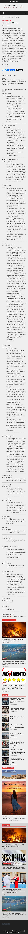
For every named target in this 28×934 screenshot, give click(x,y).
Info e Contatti (6, 923)
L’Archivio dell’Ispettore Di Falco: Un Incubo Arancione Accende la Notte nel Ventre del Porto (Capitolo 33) (5, 752)
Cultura (4, 886)
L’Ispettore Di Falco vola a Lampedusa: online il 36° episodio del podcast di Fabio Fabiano (5, 701)
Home (3, 17)
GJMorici (4, 345)
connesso (10, 616)
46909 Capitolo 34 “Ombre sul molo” (5, 735)
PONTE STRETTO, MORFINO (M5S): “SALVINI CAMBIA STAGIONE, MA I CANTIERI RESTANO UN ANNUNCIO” (14, 652)
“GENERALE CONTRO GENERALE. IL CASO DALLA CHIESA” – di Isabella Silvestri (5, 761)
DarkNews (10, 932)
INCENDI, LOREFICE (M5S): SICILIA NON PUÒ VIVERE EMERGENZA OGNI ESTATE (14, 630)
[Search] (24, 13)
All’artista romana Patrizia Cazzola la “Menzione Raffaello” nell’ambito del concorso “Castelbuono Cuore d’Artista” (14, 880)
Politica (9, 20)
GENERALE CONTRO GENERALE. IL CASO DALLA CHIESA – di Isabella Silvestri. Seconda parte (5, 744)
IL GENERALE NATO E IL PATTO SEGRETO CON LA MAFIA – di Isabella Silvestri (5, 727)
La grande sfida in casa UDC (9, 74)
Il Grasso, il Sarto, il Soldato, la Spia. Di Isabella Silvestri (5, 710)
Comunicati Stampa (7, 863)
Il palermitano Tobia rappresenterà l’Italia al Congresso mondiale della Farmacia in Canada (14, 858)
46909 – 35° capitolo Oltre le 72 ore (5, 718)
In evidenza (4, 20)
